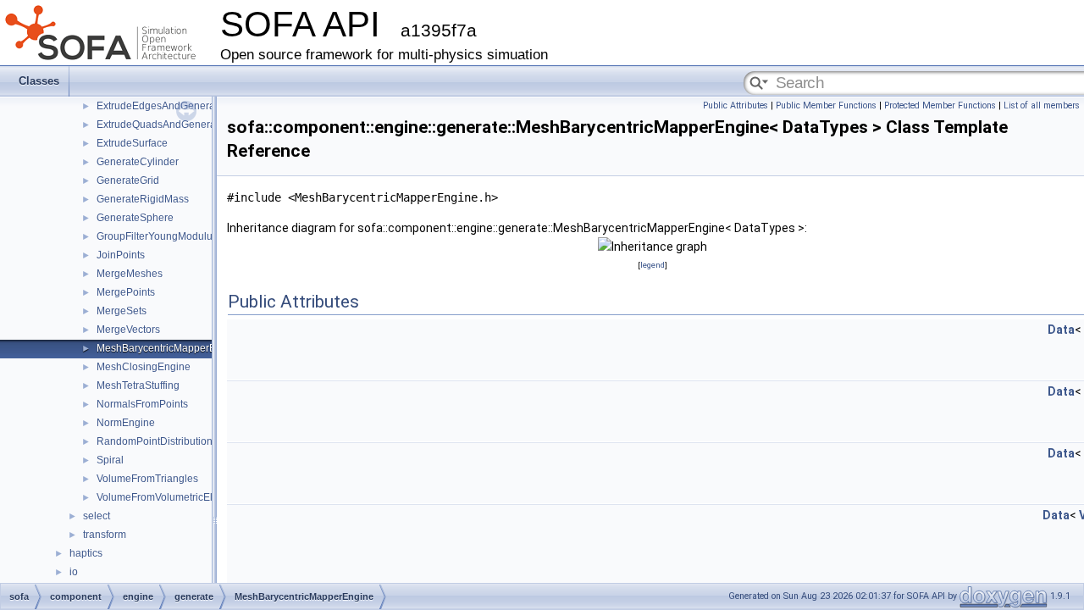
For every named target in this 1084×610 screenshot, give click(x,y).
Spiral (110, 460)
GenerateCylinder (138, 162)
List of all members (1042, 105)
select (96, 516)
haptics (85, 553)
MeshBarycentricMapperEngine (169, 348)
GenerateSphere (135, 218)
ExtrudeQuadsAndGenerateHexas (175, 124)
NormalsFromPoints (142, 404)
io (73, 572)
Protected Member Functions (940, 105)
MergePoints (126, 292)
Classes (39, 81)
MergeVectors (128, 330)
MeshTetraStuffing (138, 385)
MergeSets (122, 311)
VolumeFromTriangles (147, 479)
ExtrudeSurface (132, 143)
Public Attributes (735, 105)
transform (104, 535)
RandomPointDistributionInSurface (177, 441)
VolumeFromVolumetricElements (171, 497)
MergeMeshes (130, 274)
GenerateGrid (128, 180)
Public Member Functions (826, 105)
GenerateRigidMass (143, 199)
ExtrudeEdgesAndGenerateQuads (175, 106)
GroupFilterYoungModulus (157, 236)
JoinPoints (121, 255)
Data (1061, 329)
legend (652, 264)
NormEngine (126, 423)
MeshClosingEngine (144, 367)
